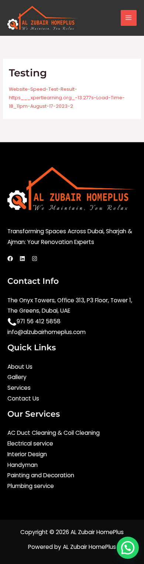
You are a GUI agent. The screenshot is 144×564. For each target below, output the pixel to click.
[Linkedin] (22, 258)
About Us (19, 367)
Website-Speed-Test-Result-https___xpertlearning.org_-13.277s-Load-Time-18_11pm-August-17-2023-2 (67, 97)
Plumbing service (30, 486)
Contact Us (23, 398)
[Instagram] (34, 258)
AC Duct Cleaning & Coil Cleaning (53, 433)
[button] (128, 548)
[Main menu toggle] (129, 18)
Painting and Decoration (40, 475)
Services (19, 388)
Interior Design (27, 454)
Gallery (17, 377)
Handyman (22, 465)
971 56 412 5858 (39, 321)
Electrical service (30, 443)
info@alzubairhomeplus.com (46, 332)
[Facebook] (10, 258)
